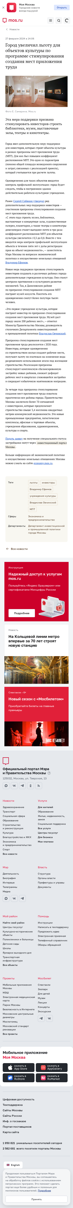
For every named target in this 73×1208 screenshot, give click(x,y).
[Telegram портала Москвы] (22, 785)
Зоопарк (43, 989)
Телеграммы (10, 886)
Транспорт (9, 811)
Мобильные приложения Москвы (17, 986)
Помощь (43, 916)
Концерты (44, 1006)
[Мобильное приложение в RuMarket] (52, 1077)
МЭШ (6, 992)
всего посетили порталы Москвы (32, 1148)
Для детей (44, 993)
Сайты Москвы (13, 1110)
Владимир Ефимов (16, 262)
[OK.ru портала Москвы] (30, 785)
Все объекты (10, 964)
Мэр (5, 867)
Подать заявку (14, 438)
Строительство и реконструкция (13, 826)
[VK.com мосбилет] (49, 1018)
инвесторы (48, 482)
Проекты (9, 978)
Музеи (41, 998)
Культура (8, 832)
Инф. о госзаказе (14, 1121)
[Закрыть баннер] (3, 7)
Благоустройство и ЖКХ (17, 837)
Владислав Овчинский (52, 333)
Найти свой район (13, 922)
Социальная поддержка (52, 823)
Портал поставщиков (17, 1126)
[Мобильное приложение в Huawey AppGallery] (52, 1067)
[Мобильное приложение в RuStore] (18, 1077)
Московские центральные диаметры (18, 1015)
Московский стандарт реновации (16, 1028)
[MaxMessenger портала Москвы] (6, 785)
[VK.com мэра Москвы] (14, 898)
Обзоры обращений (49, 944)
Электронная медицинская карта (19, 999)
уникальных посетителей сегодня (32, 1143)
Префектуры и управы (51, 882)
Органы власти (47, 878)
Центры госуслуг (48, 832)
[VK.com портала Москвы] (14, 785)
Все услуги (44, 828)
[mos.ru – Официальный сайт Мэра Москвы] (14, 20)
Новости (15, 29)
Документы (44, 886)
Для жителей (45, 807)
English (15, 1164)
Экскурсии (44, 1011)
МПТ (32, 509)
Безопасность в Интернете (18, 1009)
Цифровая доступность (18, 1099)
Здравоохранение (13, 807)
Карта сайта (11, 1132)
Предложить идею (48, 931)
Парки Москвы (11, 1004)
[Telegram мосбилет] (41, 1018)
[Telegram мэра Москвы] (22, 898)
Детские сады (11, 943)
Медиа (6, 891)
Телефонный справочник (52, 940)
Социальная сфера (14, 815)
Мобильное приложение (25, 1055)
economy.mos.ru (43, 463)
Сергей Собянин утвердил (28, 201)
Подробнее (44, 1190)
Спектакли (44, 984)
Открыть (62, 7)
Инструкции (45, 922)
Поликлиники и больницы (18, 939)
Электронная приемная (52, 935)
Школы (7, 948)
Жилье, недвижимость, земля (51, 817)
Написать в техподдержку (53, 927)
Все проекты (10, 1033)
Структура (44, 873)
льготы (34, 482)
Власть (42, 867)
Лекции (42, 1002)
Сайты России (12, 1115)
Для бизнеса (45, 837)
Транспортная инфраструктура (13, 959)
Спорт (6, 849)
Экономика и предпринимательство (17, 843)
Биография (9, 878)
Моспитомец (10, 1021)
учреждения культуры (43, 495)
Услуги (42, 800)
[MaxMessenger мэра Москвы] (6, 898)
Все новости (19, 549)
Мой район (10, 916)
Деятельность (11, 873)
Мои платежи (45, 841)
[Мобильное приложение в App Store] (18, 1067)
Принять (36, 1199)
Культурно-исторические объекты (18, 933)
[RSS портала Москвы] (38, 785)
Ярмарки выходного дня (17, 952)
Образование (10, 820)
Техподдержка (13, 1104)
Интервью (9, 882)
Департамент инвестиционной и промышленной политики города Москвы (46, 529)
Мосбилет (44, 978)
